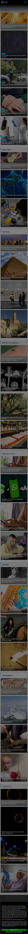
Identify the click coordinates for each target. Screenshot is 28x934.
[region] (14, 917)
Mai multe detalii (18, 909)
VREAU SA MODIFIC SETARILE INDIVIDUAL (14, 931)
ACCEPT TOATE (14, 929)
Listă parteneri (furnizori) (6, 927)
